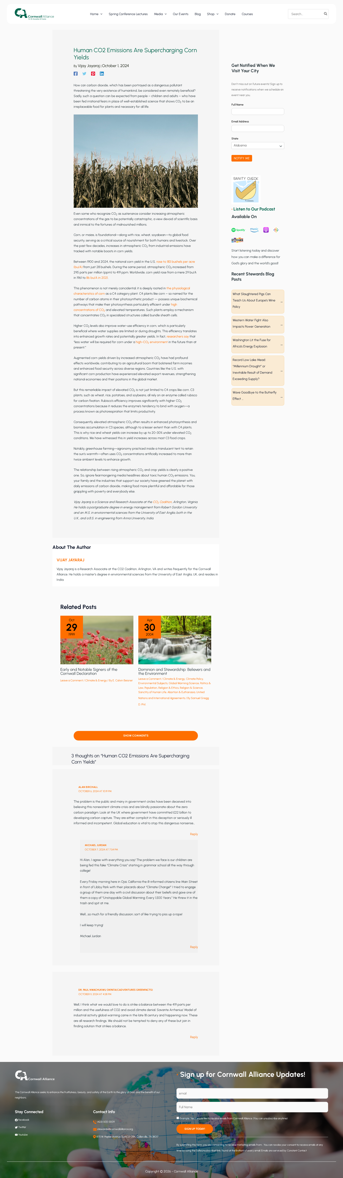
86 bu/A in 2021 (97, 278)
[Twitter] (84, 73)
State (234, 138)
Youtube (23, 1134)
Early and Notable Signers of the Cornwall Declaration (88, 671)
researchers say (178, 336)
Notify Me (242, 158)
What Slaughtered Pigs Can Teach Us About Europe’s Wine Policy (254, 300)
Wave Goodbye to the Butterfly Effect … (255, 395)
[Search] (325, 13)
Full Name (237, 104)
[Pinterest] (93, 73)
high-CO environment (152, 342)
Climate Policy (194, 679)
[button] (100, 14)
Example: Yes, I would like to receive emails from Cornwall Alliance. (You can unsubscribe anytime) (233, 1118)
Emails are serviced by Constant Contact (284, 1150)
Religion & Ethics (168, 687)
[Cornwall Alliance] (34, 14)
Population (151, 687)
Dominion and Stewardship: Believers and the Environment (174, 671)
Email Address (240, 121)
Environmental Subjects (153, 683)
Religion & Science (191, 687)
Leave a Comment (71, 680)
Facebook (23, 1119)
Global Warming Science (184, 683)
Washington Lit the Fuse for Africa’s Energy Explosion (252, 343)
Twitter (22, 1127)
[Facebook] (76, 73)
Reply (194, 834)
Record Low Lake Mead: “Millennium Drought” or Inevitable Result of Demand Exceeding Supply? (252, 369)
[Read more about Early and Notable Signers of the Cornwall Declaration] (96, 640)
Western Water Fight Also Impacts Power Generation (251, 323)
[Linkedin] (102, 73)
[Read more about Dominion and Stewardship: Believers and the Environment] (174, 640)
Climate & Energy (96, 680)
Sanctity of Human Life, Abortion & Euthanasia (166, 692)
